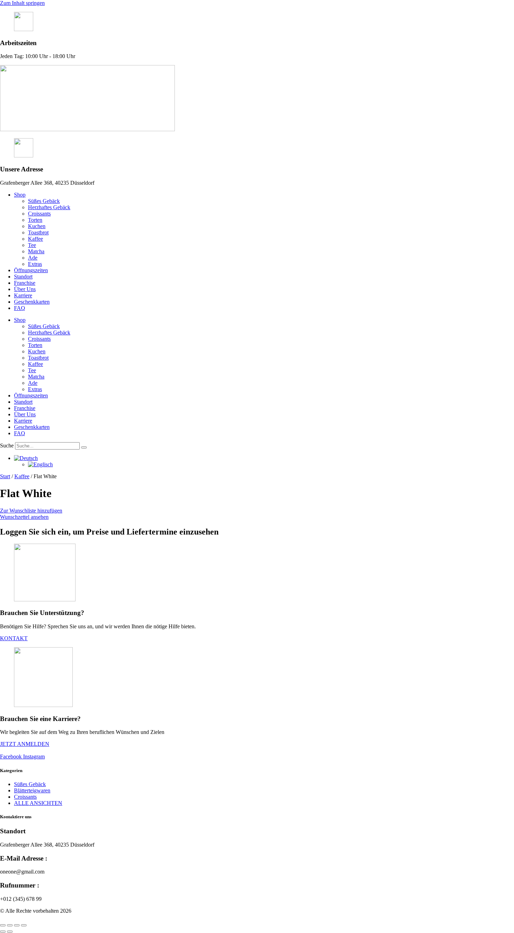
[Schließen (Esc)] (24, 925)
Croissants (39, 214)
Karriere (23, 295)
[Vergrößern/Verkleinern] (3, 925)
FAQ (19, 308)
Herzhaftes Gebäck (49, 207)
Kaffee (35, 239)
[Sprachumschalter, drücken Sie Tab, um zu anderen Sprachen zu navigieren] (26, 460)
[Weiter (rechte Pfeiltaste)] (10, 932)
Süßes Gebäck (44, 201)
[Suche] (84, 447)
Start (5, 476)
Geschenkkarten (32, 302)
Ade (32, 258)
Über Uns (25, 289)
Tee (32, 245)
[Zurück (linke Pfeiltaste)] (3, 932)
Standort (23, 277)
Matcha (36, 251)
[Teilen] (17, 925)
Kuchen (36, 226)
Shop (20, 195)
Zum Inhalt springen (22, 3)
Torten (35, 220)
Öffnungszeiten (31, 270)
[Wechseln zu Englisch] (40, 466)
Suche (7, 445)
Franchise (24, 283)
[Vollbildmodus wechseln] (10, 925)
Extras (35, 264)
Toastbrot (38, 232)
